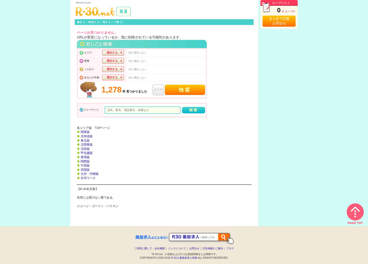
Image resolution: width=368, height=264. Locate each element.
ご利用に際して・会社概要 (149, 248)
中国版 (85, 165)
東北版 (85, 140)
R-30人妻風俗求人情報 (184, 257)
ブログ (230, 248)
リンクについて (177, 248)
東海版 (85, 157)
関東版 (85, 132)
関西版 (85, 161)
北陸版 (85, 148)
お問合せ (194, 248)
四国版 (85, 169)
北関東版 (87, 144)
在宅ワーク (88, 178)
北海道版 (87, 136)
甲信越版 (87, 153)
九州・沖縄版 (90, 173)
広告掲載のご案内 (213, 248)
